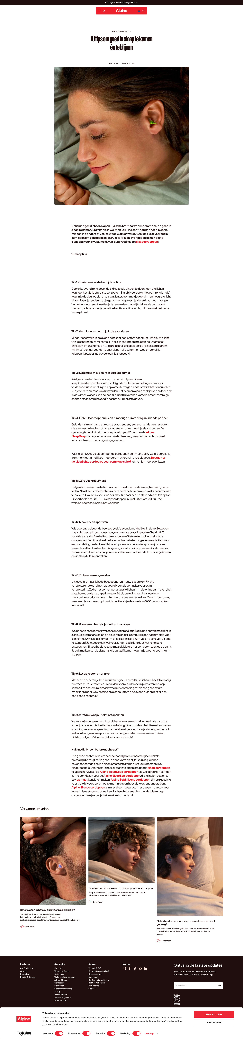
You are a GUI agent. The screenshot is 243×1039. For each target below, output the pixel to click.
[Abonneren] (220, 985)
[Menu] (99, 11)
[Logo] (121, 11)
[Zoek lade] (103, 11)
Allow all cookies (214, 1014)
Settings (150, 1033)
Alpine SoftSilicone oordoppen (130, 779)
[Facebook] (129, 968)
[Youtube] (140, 968)
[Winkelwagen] (143, 11)
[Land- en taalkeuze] (139, 11)
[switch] (86, 1033)
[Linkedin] (145, 968)
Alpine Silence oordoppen (88, 787)
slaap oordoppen (159, 767)
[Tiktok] (135, 968)
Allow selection (213, 1022)
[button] (137, 3)
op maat (82, 779)
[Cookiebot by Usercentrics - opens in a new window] (24, 1033)
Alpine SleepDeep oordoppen (119, 771)
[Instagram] (124, 968)
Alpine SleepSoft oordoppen (121, 775)
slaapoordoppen (147, 241)
